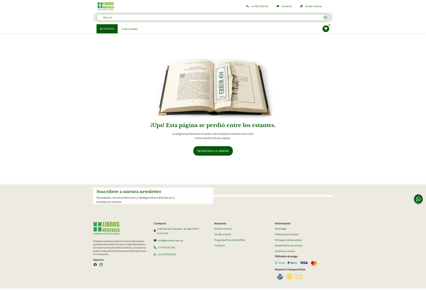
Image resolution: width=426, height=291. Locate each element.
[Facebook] (95, 265)
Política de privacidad (286, 234)
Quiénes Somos (223, 228)
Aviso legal (280, 228)
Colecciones (129, 29)
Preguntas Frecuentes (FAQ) (229, 239)
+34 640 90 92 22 (166, 254)
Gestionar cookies (285, 250)
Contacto (219, 245)
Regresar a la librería (213, 151)
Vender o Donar (222, 234)
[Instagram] (101, 265)
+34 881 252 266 (166, 247)
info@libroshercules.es (170, 240)
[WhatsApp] (418, 199)
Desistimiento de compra (288, 245)
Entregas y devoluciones (288, 239)
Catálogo (108, 29)
